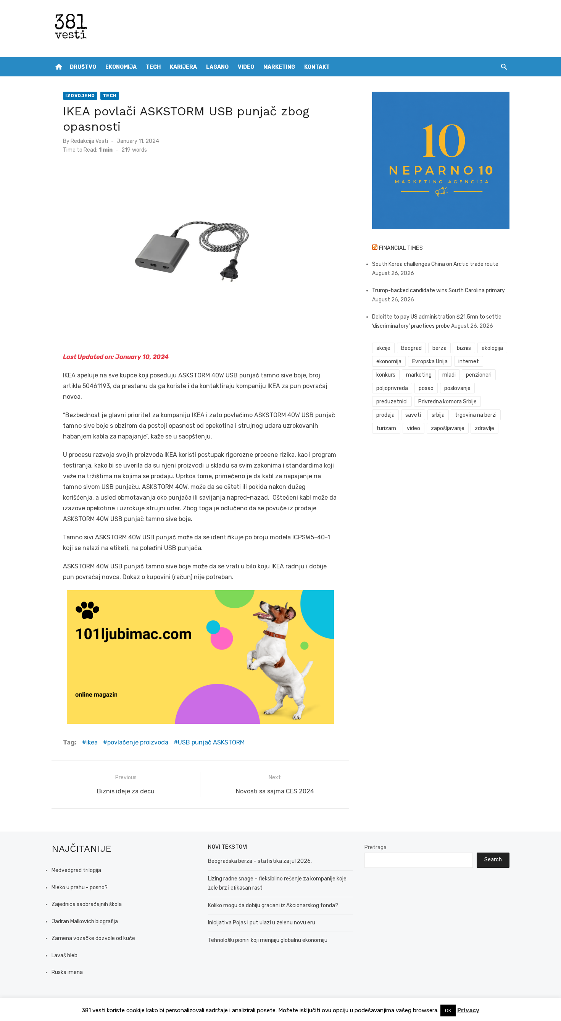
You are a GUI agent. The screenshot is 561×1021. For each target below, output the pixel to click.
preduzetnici (392, 401)
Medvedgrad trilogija (76, 870)
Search (493, 859)
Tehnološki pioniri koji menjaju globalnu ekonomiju (267, 940)
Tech (153, 67)
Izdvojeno (80, 95)
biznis (464, 348)
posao (426, 388)
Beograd (411, 348)
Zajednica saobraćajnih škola (87, 904)
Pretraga (375, 847)
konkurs (385, 375)
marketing (419, 375)
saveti (413, 415)
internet (468, 361)
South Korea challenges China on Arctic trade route (435, 264)
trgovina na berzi (476, 415)
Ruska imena (67, 972)
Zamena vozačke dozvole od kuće (93, 938)
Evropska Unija (430, 361)
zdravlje (484, 428)
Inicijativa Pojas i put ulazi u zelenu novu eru (261, 922)
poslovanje (457, 388)
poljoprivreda (392, 388)
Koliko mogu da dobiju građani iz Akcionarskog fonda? (273, 905)
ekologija (492, 348)
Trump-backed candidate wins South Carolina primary (438, 290)
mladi (449, 375)
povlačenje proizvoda (137, 742)
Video (246, 67)
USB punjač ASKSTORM (211, 742)
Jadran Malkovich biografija (85, 921)
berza (439, 348)
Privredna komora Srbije (447, 401)
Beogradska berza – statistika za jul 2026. (260, 861)
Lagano (217, 67)
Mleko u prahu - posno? (80, 887)
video (413, 428)
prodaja (385, 415)
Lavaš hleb (64, 955)
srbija (438, 415)
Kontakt (317, 67)
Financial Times (401, 248)
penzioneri (479, 375)
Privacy (468, 1010)
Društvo (83, 67)
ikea (92, 742)
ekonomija (388, 361)
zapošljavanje (447, 428)
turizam (386, 428)
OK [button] (448, 1010)
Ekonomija (121, 67)
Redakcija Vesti (89, 141)
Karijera (183, 67)
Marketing (279, 67)
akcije (383, 348)
